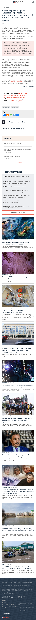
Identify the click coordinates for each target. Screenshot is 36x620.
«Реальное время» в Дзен (16, 122)
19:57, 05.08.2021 (6, 23)
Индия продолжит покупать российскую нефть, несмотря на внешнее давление (16, 196)
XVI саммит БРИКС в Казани (12, 144)
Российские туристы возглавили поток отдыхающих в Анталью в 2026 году (16, 191)
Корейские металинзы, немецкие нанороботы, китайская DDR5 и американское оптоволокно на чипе (17, 244)
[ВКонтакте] (4, 115)
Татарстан (15, 107)
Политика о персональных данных (9, 607)
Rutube (13, 101)
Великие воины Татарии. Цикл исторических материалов (17, 150)
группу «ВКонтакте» (11, 95)
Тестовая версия (6, 615)
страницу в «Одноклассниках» (14, 97)
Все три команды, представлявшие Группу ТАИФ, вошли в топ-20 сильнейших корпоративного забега (17, 421)
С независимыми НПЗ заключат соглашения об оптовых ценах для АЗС (17, 201)
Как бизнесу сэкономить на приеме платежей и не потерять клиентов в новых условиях (16, 352)
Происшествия (6, 487)
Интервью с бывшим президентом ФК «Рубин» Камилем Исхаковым (16, 457)
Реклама (4, 602)
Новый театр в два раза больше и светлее (17, 279)
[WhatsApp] (11, 115)
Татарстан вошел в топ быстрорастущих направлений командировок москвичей (16, 182)
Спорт (3, 415)
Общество (5, 8)
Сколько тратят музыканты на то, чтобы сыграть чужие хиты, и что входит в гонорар (18, 387)
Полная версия (6, 613)
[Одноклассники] (7, 115)
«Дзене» (19, 101)
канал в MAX (23, 95)
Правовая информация (8, 604)
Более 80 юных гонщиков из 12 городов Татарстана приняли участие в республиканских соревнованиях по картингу (18, 569)
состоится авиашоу (16, 81)
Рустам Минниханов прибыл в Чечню (15, 187)
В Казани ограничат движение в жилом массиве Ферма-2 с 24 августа (16, 207)
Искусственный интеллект (12, 157)
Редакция (4, 600)
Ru (19, 600)
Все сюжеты (18, 162)
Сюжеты (7, 138)
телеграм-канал (23, 93)
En (22, 600)
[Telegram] (14, 115)
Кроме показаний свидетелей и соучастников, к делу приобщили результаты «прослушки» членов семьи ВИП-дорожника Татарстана (18, 494)
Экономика (5, 346)
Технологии (5, 239)
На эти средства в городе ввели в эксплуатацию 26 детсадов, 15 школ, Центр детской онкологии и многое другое (18, 532)
